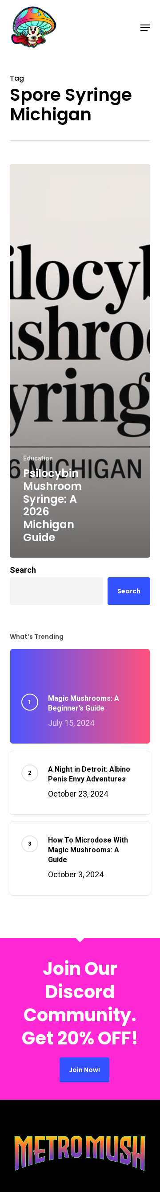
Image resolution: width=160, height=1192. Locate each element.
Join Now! (84, 1069)
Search (23, 570)
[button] (145, 27)
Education (38, 458)
